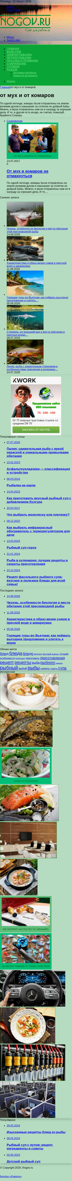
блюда (15, 653)
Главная (5, 87)
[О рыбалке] (25, 31)
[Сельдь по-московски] (26, 783)
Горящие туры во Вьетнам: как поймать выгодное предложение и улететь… (37, 299)
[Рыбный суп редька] (29, 709)
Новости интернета (25, 75)
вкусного (38, 654)
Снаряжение (16, 63)
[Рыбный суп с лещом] (19, 894)
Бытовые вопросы (25, 72)
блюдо (28, 653)
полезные (20, 658)
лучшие (64, 653)
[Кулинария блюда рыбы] (29, 820)
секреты (45, 668)
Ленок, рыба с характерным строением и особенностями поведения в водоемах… (32, 368)
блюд (4, 653)
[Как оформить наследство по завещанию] (26, 931)
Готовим (13, 66)
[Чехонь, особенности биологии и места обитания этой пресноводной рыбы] (25, 225)
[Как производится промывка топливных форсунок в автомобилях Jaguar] (32, 1079)
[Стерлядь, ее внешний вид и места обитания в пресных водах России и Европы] (25, 329)
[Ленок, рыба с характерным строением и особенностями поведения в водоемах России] (25, 363)
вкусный (47, 654)
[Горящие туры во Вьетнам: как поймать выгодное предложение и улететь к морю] (25, 294)
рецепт (7, 662)
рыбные (59, 663)
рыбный (9, 667)
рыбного (47, 662)
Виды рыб (14, 51)
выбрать (55, 654)
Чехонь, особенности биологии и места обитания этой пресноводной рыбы (37, 230)
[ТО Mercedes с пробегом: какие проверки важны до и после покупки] (32, 1005)
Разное (12, 69)
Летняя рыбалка (19, 57)
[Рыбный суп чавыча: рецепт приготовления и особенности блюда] (27, 1042)
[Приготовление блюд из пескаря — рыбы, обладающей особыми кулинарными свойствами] (26, 746)
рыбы (34, 667)
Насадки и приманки (22, 60)
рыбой (23, 668)
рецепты (23, 662)
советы (54, 668)
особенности (7, 658)
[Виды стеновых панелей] (28, 857)
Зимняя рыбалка (19, 54)
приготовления (52, 658)
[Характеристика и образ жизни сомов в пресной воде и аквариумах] (25, 260)
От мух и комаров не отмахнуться (27, 173)
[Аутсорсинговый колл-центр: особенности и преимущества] (27, 1117)
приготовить (33, 658)
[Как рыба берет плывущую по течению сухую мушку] (26, 968)
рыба (36, 663)
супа (62, 668)
